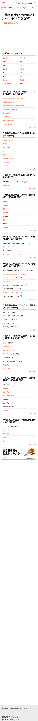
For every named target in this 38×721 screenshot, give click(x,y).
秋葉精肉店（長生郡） (9, 158)
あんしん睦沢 (6, 368)
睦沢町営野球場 (7, 124)
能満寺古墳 (6, 185)
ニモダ (5, 151)
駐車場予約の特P (6, 8)
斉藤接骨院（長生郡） (9, 350)
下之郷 (5, 58)
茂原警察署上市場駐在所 (10, 109)
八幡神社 (5, 205)
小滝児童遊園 (6, 113)
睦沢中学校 (6, 392)
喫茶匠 (5, 437)
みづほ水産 (6, 144)
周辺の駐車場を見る (11, 23)
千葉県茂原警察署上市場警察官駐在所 (13, 106)
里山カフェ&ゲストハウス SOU (12, 254)
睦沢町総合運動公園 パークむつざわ (13, 98)
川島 (21, 73)
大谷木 (22, 76)
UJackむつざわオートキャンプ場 (12, 292)
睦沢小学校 (6, 410)
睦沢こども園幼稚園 (8, 395)
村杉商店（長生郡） (8, 140)
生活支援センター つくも (10, 365)
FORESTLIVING (7, 281)
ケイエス (5, 166)
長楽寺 (5, 80)
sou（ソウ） (6, 430)
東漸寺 (5, 201)
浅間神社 (5, 212)
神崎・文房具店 (7, 147)
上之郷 (22, 69)
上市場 (5, 69)
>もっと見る (32, 127)
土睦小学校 (6, 388)
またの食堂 (6, 434)
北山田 (22, 80)
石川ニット (6, 162)
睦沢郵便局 (6, 117)
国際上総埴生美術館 (8, 120)
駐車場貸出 (29, 3)
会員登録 (20, 3)
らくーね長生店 (7, 346)
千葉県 (31, 8)
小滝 (21, 65)
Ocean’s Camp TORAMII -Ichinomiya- (14, 274)
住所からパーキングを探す (19, 8)
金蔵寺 (5, 209)
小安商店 (5, 155)
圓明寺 (5, 220)
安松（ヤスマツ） (8, 441)
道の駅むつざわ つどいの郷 (10, 102)
